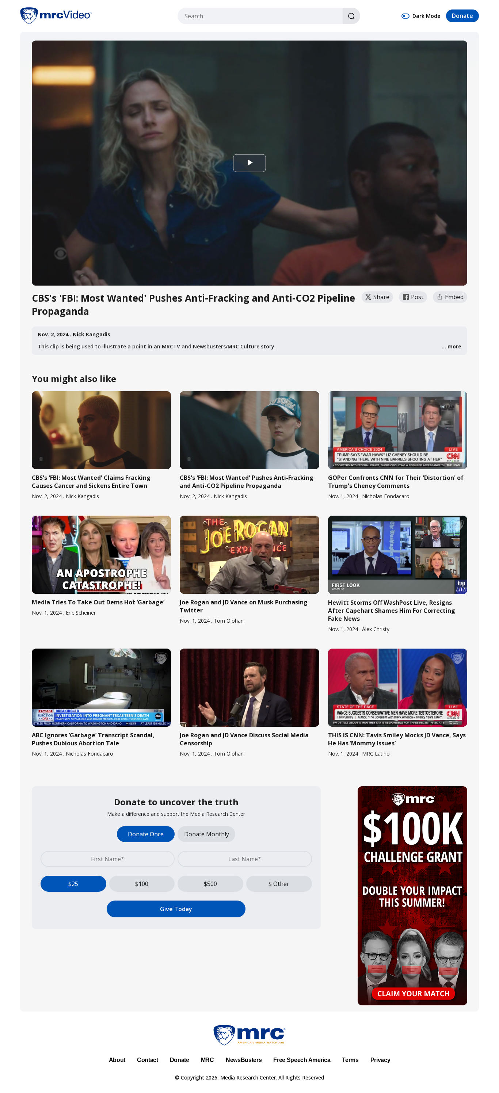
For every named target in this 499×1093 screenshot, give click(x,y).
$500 (210, 884)
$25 (73, 884)
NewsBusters (244, 1060)
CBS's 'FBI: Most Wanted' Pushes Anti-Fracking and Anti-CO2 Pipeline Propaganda (246, 482)
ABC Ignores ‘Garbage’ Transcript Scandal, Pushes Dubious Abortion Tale (93, 739)
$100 (141, 884)
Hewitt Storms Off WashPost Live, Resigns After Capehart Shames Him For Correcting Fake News (391, 611)
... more (451, 346)
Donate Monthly (206, 834)
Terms (350, 1060)
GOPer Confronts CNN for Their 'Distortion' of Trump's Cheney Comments (396, 482)
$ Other (278, 884)
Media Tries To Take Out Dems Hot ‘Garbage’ (98, 602)
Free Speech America (301, 1060)
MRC (207, 1060)
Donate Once (146, 834)
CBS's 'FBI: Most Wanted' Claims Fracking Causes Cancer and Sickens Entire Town (91, 482)
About (117, 1060)
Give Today (176, 909)
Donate (462, 16)
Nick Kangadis (91, 334)
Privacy (380, 1060)
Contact (147, 1060)
